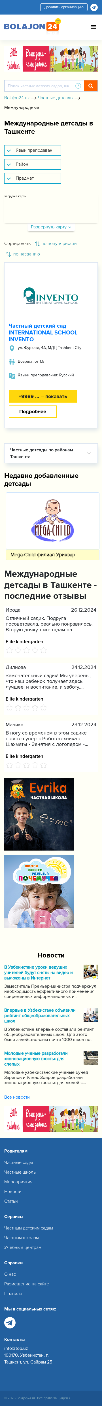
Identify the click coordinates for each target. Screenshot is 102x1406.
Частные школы (20, 1172)
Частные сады (18, 1162)
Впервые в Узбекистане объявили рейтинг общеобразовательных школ (40, 1016)
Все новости (17, 1097)
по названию (26, 254)
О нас (10, 1274)
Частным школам (21, 1238)
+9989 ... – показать (43, 396)
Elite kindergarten (24, 641)
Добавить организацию (64, 7)
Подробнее (32, 411)
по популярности (59, 243)
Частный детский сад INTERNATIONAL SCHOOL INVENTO (43, 332)
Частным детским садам (28, 1228)
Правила (13, 1294)
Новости (13, 1191)
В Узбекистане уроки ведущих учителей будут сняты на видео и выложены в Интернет (38, 973)
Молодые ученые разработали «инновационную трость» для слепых (36, 1059)
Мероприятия (18, 1182)
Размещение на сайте (26, 1284)
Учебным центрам (22, 1247)
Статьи (11, 1201)
